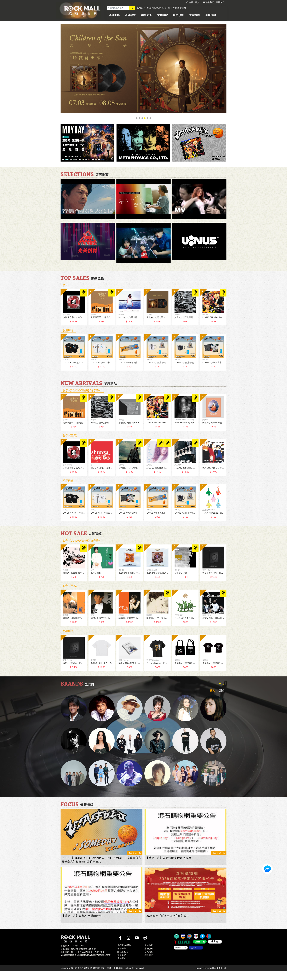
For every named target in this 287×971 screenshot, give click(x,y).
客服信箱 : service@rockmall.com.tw (79, 948)
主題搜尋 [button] (194, 15)
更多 (221, 683)
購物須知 (149, 948)
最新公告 (121, 948)
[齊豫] (157, 708)
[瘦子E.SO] (213, 741)
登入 (197, 2)
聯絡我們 (149, 955)
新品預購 (178, 15)
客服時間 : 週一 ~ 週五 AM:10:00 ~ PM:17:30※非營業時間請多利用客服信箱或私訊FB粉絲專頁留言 (85, 954)
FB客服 (267, 869)
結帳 (220, 2)
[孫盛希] (101, 741)
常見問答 (149, 951)
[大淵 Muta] (185, 741)
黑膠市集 (114, 15)
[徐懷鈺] (213, 708)
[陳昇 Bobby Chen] (101, 708)
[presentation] (58, 309)
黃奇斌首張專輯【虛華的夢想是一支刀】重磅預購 (161, 8)
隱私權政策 (122, 951)
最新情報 (210, 15)
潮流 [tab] (221, 690)
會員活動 (149, 945)
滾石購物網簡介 (124, 945)
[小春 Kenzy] (157, 741)
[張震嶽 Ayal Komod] (129, 708)
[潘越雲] (185, 708)
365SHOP (221, 968)
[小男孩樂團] (101, 773)
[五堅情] (74, 773)
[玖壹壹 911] (213, 773)
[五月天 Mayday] (185, 773)
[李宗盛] (129, 773)
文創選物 (162, 15)
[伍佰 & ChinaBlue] (157, 773)
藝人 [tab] (212, 690)
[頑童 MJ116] (129, 741)
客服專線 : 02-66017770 (72, 945)
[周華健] (74, 708)
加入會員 (189, 2)
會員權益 (121, 958)
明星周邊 (146, 15)
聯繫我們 (210, 2)
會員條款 (121, 955)
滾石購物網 (82, 10)
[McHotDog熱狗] (74, 741)
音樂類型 (130, 15)
